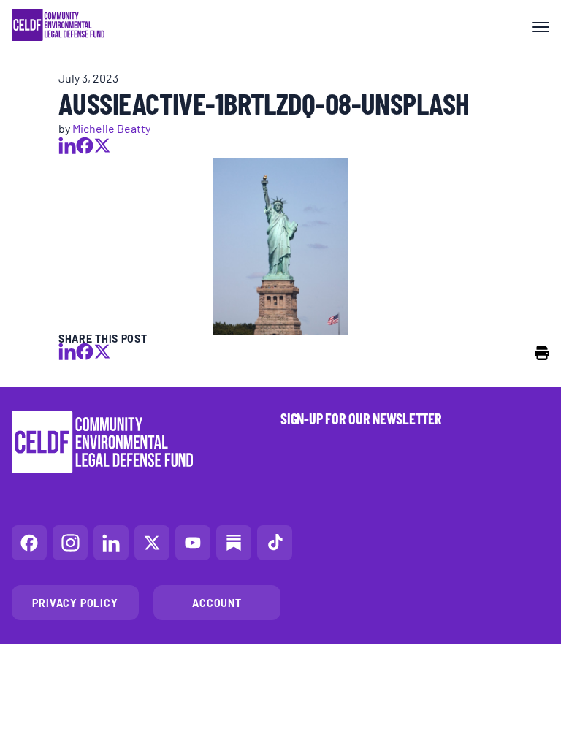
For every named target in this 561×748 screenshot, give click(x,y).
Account (217, 602)
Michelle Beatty (111, 128)
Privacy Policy (75, 602)
